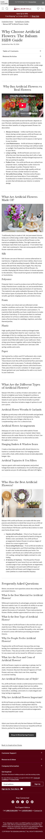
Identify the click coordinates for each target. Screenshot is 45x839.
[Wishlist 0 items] (38, 8)
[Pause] (43, 3)
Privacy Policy (15, 779)
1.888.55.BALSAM (12, 810)
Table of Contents (11, 51)
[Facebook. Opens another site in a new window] (17, 801)
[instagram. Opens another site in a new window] (13, 801)
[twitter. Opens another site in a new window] (22, 801)
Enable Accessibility (4, 2)
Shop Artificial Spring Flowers (22, 735)
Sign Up (37, 784)
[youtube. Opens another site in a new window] (27, 801)
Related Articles (10, 56)
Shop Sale (35, 16)
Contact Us (38, 810)
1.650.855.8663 (27, 810)
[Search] (7, 8)
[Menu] (3, 8)
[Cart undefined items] (42, 8)
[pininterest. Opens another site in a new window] (32, 801)
